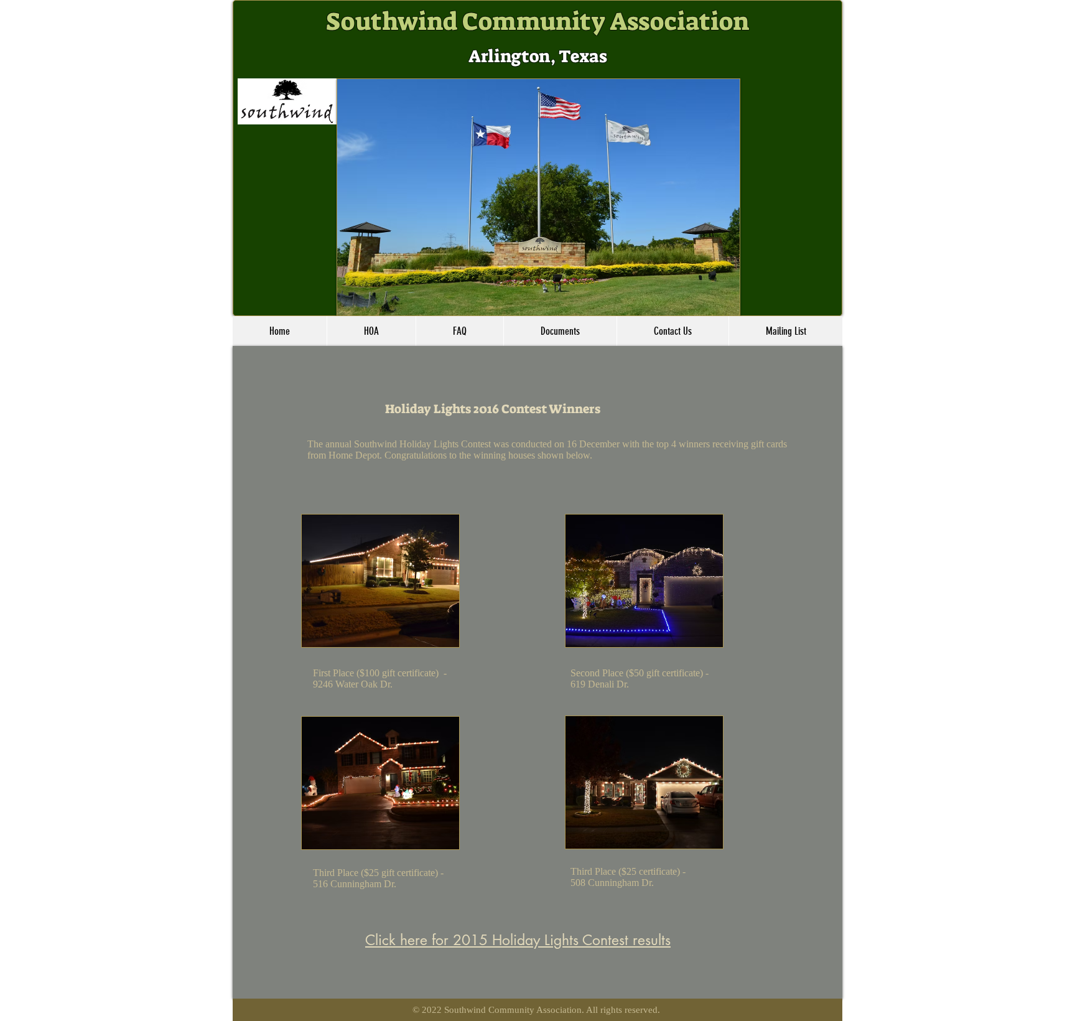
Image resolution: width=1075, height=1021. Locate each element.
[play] (721, 297)
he (318, 444)
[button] (538, 197)
